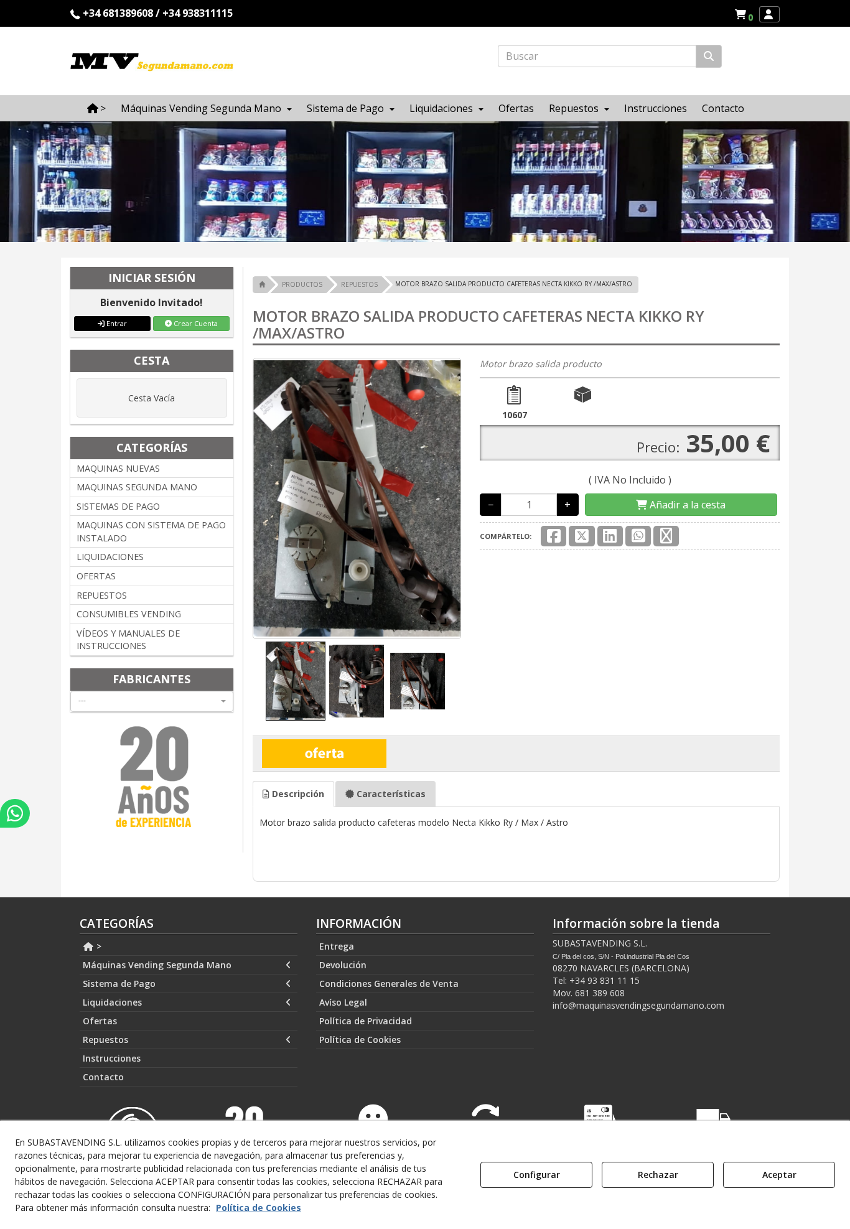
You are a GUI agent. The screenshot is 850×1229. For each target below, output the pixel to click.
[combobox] (151, 701)
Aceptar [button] (779, 1174)
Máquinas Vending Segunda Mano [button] (157, 965)
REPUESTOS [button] (102, 595)
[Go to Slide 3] (417, 681)
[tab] (293, 794)
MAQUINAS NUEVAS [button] (118, 468)
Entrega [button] (336, 946)
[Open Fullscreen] (438, 616)
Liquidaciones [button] (112, 1002)
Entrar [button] (116, 323)
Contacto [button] (103, 1077)
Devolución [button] (343, 965)
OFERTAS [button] (96, 576)
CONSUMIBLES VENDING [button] (129, 614)
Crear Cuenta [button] (195, 323)
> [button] (97, 946)
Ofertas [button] (100, 1021)
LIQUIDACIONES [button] (110, 557)
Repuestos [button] (105, 1039)
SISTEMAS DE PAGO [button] (118, 506)
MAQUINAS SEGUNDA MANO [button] (137, 487)
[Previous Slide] (280, 498)
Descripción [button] (296, 794)
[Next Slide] (433, 498)
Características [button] (390, 794)
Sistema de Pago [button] (119, 983)
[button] (746, 14)
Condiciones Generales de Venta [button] (389, 983)
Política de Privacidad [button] (365, 1021)
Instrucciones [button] (112, 1058)
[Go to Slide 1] (295, 681)
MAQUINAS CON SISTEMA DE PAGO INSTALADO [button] (151, 531)
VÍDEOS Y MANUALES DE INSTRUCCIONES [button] (128, 639)
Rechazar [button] (658, 1174)
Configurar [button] (536, 1174)
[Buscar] (709, 56)
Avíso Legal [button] (343, 1002)
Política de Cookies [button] (360, 1039)
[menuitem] (744, 14)
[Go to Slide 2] (356, 681)
